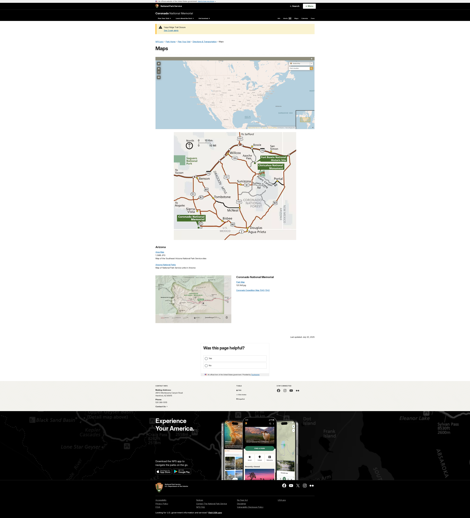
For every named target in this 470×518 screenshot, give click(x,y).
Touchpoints (255, 374)
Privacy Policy (161, 503)
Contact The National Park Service (211, 503)
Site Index (242, 395)
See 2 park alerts (171, 30)
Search (295, 6)
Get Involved (203, 18)
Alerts (286, 18)
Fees (313, 18)
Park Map (240, 282)
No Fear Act (242, 500)
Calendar (304, 18)
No (210, 365)
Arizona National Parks (165, 264)
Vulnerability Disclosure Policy (250, 507)
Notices (199, 500)
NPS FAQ (200, 507)
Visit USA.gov (215, 512)
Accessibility (160, 500)
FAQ (239, 390)
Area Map (159, 252)
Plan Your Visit (163, 18)
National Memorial (174, 13)
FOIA (157, 507)
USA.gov (282, 500)
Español (241, 399)
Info (279, 18)
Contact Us (160, 406)
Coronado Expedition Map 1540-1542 (253, 290)
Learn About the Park (184, 18)
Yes (210, 358)
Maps (296, 18)
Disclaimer (241, 503)
